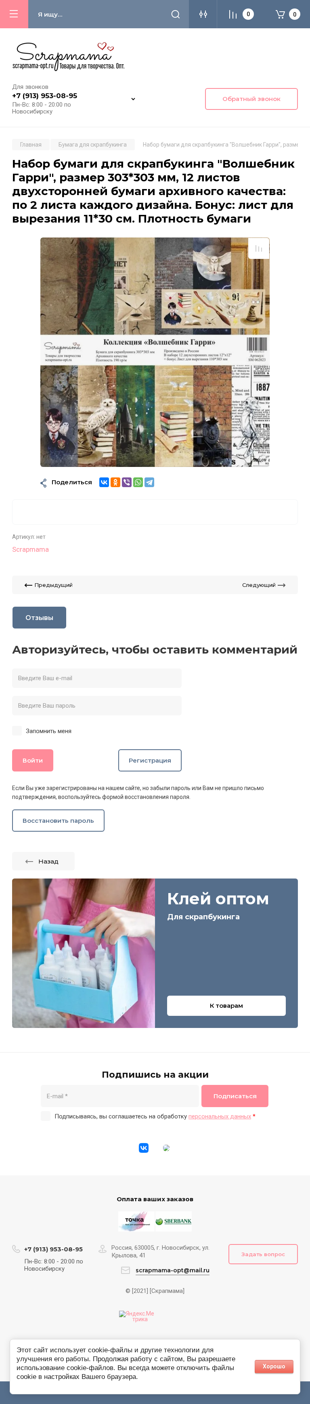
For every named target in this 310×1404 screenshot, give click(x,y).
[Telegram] (149, 482)
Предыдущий (53, 585)
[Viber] (127, 482)
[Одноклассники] (115, 482)
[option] (155, 352)
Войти (33, 760)
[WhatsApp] (138, 482)
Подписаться (235, 1096)
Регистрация (150, 760)
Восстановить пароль (58, 820)
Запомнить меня (48, 731)
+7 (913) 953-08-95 (44, 96)
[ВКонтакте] (104, 482)
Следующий (259, 585)
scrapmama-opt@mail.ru (172, 1270)
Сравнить (258, 248)
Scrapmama (30, 549)
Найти (175, 14)
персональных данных (220, 1116)
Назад (48, 861)
